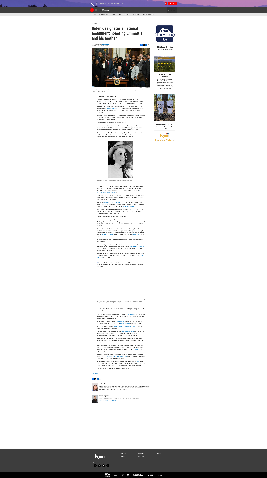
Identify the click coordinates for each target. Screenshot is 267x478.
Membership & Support (149, 14)
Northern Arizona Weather (165, 76)
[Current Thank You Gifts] (164, 107)
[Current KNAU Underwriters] (164, 137)
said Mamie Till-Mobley (127, 331)
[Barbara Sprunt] (95, 399)
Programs (102, 14)
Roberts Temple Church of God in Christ (125, 326)
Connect (128, 14)
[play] (92, 10)
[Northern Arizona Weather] (164, 64)
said (138, 361)
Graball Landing (130, 314)
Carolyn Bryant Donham (107, 234)
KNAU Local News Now (165, 47)
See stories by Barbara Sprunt (108, 400)
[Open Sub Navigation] (96, 14)
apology (137, 349)
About (121, 14)
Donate (173, 3)
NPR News (94, 23)
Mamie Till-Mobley (112, 108)
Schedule (93, 14)
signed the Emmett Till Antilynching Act (114, 202)
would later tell (137, 246)
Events (114, 14)
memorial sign (120, 321)
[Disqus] (133, 429)
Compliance (136, 14)
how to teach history (128, 206)
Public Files (122, 456)
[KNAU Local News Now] (164, 33)
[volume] (96, 10)
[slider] (98, 10)
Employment (141, 453)
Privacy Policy (123, 453)
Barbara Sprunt (105, 44)
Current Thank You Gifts (164, 124)
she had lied (135, 234)
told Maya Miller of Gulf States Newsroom (115, 356)
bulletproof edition (125, 323)
